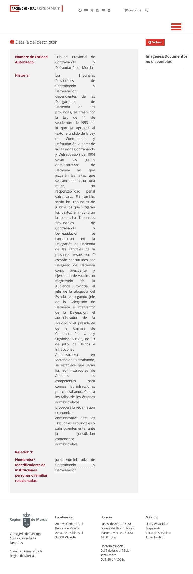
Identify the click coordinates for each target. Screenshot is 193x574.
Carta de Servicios (158, 532)
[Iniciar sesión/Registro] (109, 10)
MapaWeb (153, 528)
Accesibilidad (154, 537)
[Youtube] (86, 10)
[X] (92, 10)
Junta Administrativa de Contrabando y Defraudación (75, 465)
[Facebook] (80, 10)
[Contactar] (104, 10)
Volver (157, 42)
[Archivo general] (36, 7)
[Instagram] (98, 10)
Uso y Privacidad (157, 523)
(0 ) (134, 10)
